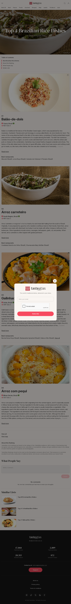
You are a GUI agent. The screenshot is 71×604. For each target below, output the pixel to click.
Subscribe (35, 314)
